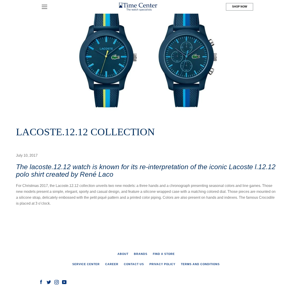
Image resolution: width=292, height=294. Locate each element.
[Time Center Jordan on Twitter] (49, 282)
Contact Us (134, 264)
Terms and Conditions (200, 264)
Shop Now (239, 6)
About (122, 254)
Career (111, 264)
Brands (140, 254)
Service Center (86, 264)
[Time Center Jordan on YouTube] (64, 282)
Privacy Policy (162, 264)
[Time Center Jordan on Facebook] (41, 282)
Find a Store (164, 254)
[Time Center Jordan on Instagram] (56, 282)
